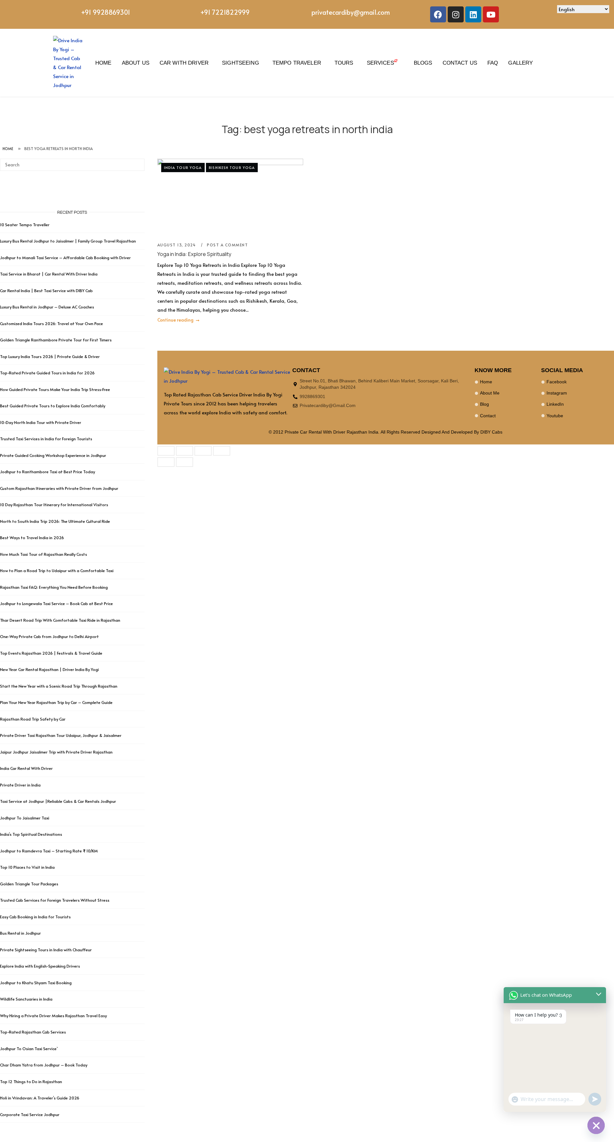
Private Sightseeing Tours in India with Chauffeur (46, 950)
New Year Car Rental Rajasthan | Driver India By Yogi (49, 669)
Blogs (423, 63)
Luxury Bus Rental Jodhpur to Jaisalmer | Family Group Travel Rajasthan (68, 241)
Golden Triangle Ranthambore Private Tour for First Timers (56, 340)
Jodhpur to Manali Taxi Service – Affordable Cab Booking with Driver (65, 257)
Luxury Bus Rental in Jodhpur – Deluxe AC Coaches (47, 307)
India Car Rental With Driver (26, 768)
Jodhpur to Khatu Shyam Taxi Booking (36, 983)
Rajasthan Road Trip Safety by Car (33, 719)
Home (103, 63)
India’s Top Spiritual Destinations (31, 834)
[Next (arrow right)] (184, 462)
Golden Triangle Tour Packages (29, 884)
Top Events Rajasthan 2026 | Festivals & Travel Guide (51, 653)
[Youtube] (491, 14)
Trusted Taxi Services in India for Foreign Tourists (46, 439)
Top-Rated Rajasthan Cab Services (33, 1032)
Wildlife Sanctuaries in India (26, 999)
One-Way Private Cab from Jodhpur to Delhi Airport (49, 636)
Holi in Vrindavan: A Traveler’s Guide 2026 (39, 1098)
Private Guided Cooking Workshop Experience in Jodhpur (53, 455)
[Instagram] (456, 14)
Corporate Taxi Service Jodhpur (29, 1114)
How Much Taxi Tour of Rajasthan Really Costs (43, 554)
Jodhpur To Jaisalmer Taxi (24, 818)
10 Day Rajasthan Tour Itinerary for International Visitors (54, 504)
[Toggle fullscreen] (184, 451)
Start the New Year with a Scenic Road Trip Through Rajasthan (58, 686)
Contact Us (460, 63)
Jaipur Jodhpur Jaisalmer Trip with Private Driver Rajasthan (56, 752)
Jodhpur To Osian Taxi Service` (29, 1048)
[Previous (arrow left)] (166, 462)
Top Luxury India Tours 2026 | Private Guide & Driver (50, 356)
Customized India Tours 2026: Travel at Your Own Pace (51, 323)
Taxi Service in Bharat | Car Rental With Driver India (49, 274)
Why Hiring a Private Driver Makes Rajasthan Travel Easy (53, 1015)
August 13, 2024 (177, 244)
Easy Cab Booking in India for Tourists (35, 917)
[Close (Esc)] (221, 451)
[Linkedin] (473, 14)
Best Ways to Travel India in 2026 (32, 537)
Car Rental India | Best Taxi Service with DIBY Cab (46, 290)
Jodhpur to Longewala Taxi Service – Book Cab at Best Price (56, 603)
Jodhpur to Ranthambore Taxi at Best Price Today (47, 472)
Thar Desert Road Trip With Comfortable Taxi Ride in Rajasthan (60, 620)
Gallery (520, 63)
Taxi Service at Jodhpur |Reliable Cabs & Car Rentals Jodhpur (58, 801)
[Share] (203, 451)
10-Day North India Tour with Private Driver (40, 422)
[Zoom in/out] (166, 451)
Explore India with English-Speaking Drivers (40, 966)
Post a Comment (227, 244)
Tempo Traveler (296, 63)
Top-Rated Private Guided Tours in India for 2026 (47, 373)
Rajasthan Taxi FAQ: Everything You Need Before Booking (54, 587)
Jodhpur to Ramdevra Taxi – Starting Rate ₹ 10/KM (49, 851)
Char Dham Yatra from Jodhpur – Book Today (43, 1065)
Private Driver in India (20, 785)
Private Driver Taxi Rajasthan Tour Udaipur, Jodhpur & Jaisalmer (61, 735)
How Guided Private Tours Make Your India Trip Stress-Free (55, 389)
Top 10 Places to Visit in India (27, 867)
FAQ (492, 63)
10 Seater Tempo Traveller (25, 225)
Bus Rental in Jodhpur (20, 933)
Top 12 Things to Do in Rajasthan (31, 1081)
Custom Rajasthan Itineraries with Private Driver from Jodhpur (59, 488)
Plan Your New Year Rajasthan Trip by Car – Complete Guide (56, 702)
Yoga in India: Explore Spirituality (194, 254)
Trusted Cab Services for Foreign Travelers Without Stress (54, 900)
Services (380, 63)
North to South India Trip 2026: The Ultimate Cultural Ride (55, 521)
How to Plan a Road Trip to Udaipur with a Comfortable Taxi (57, 570)
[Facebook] (438, 14)
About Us (135, 63)
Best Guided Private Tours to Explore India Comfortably (52, 406)
